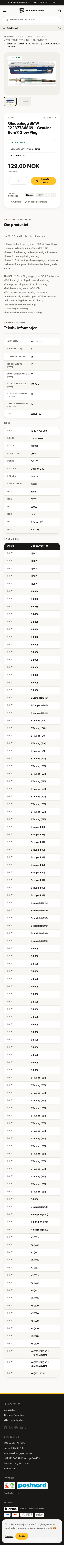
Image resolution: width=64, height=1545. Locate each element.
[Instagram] (10, 1427)
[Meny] (4, 10)
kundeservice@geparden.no (18, 1453)
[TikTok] (26, 1427)
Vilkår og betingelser (14, 1420)
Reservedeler (40, 40)
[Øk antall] (25, 181)
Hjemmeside (10, 1469)
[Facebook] (5, 1427)
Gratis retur (9, 1410)
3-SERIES (40, 37)
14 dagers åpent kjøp (14, 1415)
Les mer (9, 1536)
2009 (29, 37)
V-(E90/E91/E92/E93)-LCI (16, 40)
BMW (20, 37)
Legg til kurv (45, 181)
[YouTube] (21, 1427)
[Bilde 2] (25, 101)
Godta (22, 1536)
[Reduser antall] (11, 181)
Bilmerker (9, 37)
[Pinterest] (16, 1427)
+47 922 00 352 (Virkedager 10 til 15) (22, 1458)
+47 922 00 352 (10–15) (45, 2)
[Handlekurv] (59, 11)
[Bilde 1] (10, 101)
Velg (59, 28)
